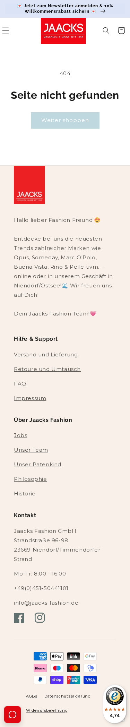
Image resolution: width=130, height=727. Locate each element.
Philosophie (30, 479)
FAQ (20, 383)
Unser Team (31, 450)
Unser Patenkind (37, 464)
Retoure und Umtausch (47, 369)
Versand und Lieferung (46, 354)
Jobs (20, 435)
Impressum (30, 398)
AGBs (31, 696)
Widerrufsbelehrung (47, 710)
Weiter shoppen (65, 120)
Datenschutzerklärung (67, 696)
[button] (106, 30)
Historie (25, 493)
